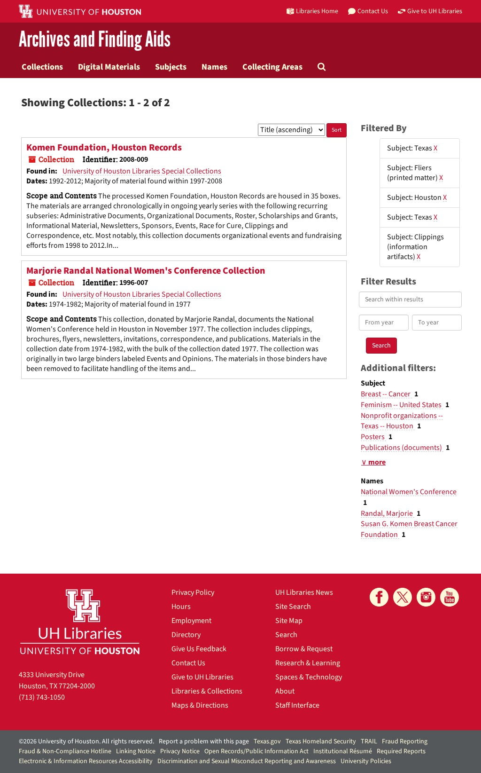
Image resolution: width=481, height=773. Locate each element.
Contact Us (188, 663)
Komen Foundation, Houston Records (104, 147)
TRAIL (369, 741)
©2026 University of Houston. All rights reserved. (86, 741)
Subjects (170, 67)
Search (286, 635)
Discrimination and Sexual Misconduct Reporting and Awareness (246, 761)
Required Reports (401, 751)
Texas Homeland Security (321, 741)
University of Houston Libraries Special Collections (141, 171)
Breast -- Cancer (386, 394)
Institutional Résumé (342, 751)
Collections (42, 67)
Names (214, 67)
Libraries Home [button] (317, 11)
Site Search (293, 606)
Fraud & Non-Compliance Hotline (65, 751)
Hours (181, 606)
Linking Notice (135, 751)
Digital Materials (109, 67)
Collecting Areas (272, 67)
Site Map (289, 620)
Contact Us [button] (372, 11)
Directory (186, 635)
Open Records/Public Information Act (256, 751)
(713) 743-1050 (42, 697)
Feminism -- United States (402, 405)
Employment (191, 620)
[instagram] (426, 597)
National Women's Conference (409, 492)
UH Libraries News (304, 592)
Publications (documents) (402, 447)
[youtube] (449, 597)
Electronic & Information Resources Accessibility (86, 761)
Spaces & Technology (308, 677)
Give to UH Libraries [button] (434, 11)
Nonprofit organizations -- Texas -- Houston (402, 421)
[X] (402, 597)
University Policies (366, 761)
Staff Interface (297, 705)
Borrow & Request (304, 649)
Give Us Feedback (198, 649)
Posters (373, 437)
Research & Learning (307, 663)
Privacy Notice (180, 751)
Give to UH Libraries (202, 677)
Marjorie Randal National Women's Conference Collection (145, 270)
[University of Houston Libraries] (80, 621)
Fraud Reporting (404, 741)
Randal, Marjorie (387, 513)
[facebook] (379, 597)
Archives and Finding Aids (95, 39)
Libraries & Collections (206, 691)
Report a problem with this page (204, 741)
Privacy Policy (192, 592)
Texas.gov (267, 741)
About (285, 691)
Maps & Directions (199, 705)
